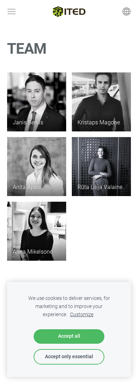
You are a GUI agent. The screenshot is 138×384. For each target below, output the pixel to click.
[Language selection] (126, 11)
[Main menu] (11, 11)
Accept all (69, 336)
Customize (81, 315)
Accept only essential (69, 357)
